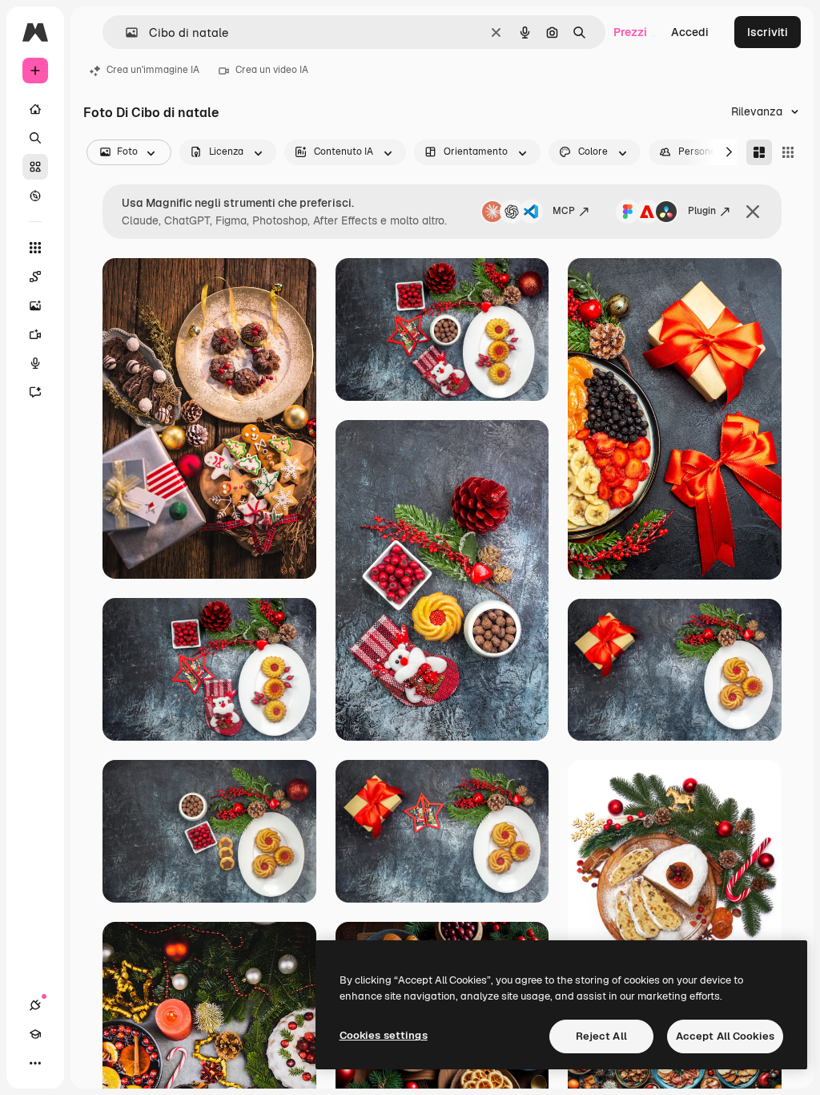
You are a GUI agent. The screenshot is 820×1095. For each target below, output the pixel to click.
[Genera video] (35, 334)
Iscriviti (767, 32)
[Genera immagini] (35, 305)
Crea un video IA (271, 69)
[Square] (788, 152)
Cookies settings (384, 1035)
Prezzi (630, 32)
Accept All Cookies (725, 1036)
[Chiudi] (752, 211)
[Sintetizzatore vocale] (35, 363)
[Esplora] (35, 195)
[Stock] (35, 167)
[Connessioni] (35, 1005)
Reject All (601, 1036)
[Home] (35, 109)
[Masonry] (759, 152)
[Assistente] (35, 392)
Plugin (702, 210)
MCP (564, 210)
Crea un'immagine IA (153, 69)
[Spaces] (35, 276)
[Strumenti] (35, 248)
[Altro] (35, 1063)
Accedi (690, 32)
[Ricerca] (35, 138)
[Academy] (35, 1034)
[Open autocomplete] (125, 32)
